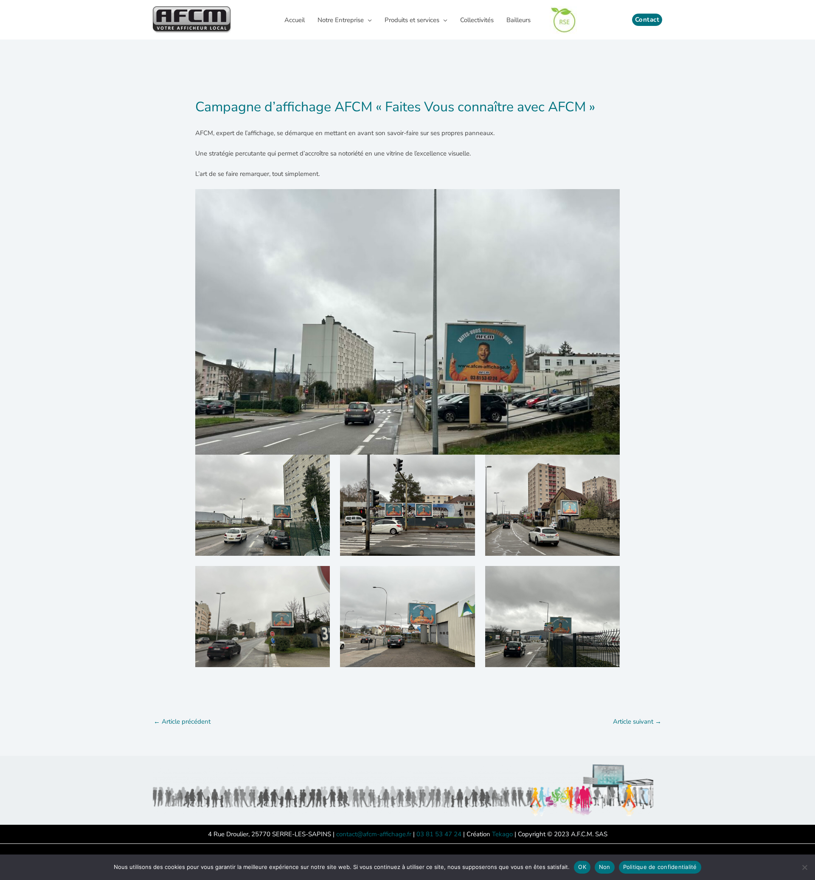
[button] (368, 20)
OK (582, 866)
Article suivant (637, 721)
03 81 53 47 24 (438, 834)
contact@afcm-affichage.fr (373, 834)
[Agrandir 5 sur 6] (464, 577)
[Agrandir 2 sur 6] (464, 465)
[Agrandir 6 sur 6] (608, 577)
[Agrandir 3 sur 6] (608, 465)
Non (604, 866)
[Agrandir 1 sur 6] (319, 465)
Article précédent (182, 721)
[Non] (804, 867)
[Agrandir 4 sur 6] (319, 577)
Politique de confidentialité (660, 866)
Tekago (502, 834)
